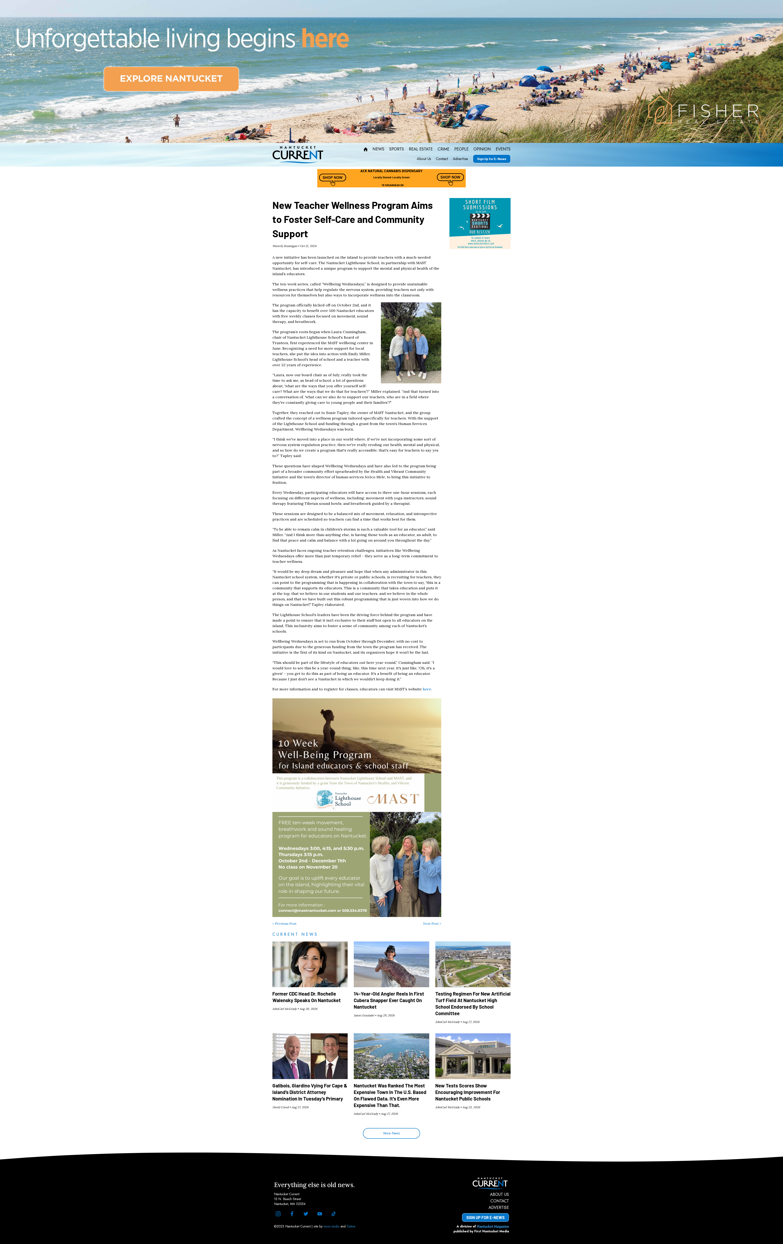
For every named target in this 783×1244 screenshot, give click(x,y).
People (461, 149)
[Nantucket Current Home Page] (297, 154)
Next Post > (432, 923)
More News (391, 1133)
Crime (443, 149)
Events (503, 149)
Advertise (460, 158)
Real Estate (421, 149)
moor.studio (332, 1226)
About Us (424, 158)
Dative (351, 1226)
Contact (442, 158)
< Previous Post (284, 923)
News (378, 149)
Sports (396, 149)
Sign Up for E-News (491, 159)
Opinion (482, 149)
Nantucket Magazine (493, 1226)
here (427, 689)
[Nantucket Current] (485, 1183)
